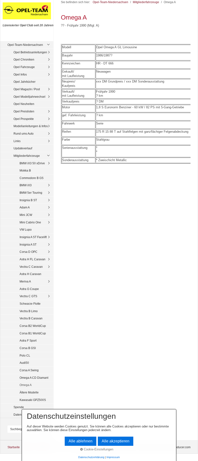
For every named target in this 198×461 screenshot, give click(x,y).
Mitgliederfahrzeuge (27, 155)
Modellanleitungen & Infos (31, 126)
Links (17, 141)
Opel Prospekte (24, 118)
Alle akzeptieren (115, 441)
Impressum (113, 457)
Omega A (26, 384)
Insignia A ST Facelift (33, 237)
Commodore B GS (31, 177)
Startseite (13, 447)
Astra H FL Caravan (32, 259)
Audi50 (24, 362)
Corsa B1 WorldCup (33, 333)
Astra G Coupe (29, 288)
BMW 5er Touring (31, 192)
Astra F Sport (28, 340)
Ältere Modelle (29, 392)
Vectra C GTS (28, 296)
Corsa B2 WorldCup (33, 325)
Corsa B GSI (28, 348)
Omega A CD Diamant (34, 377)
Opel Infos (20, 74)
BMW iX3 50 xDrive (32, 163)
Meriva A (25, 281)
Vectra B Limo (29, 311)
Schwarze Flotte (30, 303)
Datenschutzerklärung (91, 457)
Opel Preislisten (24, 111)
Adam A (25, 207)
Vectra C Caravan (31, 266)
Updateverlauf (23, 148)
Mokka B (25, 170)
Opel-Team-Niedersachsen (25, 44)
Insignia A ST (28, 244)
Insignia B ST (28, 200)
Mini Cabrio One (30, 222)
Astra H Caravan (30, 273)
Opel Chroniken (24, 59)
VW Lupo (26, 229)
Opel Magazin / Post (27, 89)
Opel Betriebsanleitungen (30, 52)
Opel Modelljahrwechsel (29, 96)
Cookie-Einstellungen (98, 449)
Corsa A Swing (29, 370)
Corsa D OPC (28, 251)
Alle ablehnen (80, 441)
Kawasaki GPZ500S (33, 399)
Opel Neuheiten (24, 103)
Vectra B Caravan (31, 318)
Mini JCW (26, 214)
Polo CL (25, 355)
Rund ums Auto (24, 133)
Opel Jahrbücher (24, 81)
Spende (19, 407)
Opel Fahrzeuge (24, 67)
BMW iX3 (26, 185)
